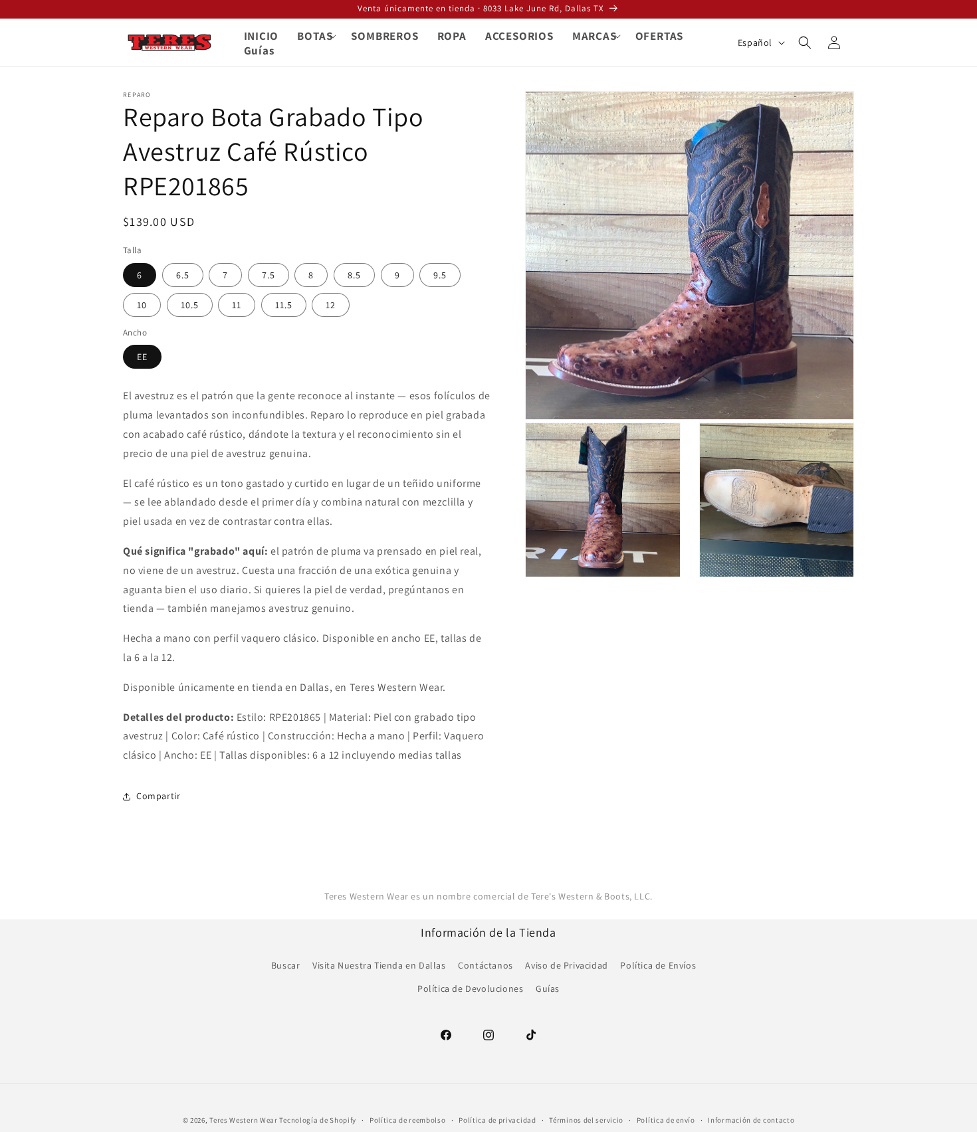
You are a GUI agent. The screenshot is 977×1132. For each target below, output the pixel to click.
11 (236, 305)
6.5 (182, 275)
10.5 (190, 305)
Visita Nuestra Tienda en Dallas (379, 965)
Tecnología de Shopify (317, 1120)
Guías (548, 988)
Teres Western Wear (243, 1120)
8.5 (354, 275)
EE (142, 357)
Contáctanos (485, 965)
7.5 (268, 275)
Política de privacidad (497, 1119)
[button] (315, 36)
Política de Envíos (658, 965)
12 (331, 305)
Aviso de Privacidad (566, 965)
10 (142, 305)
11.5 (283, 305)
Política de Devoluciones (470, 988)
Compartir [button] (158, 796)
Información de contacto (751, 1119)
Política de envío (666, 1119)
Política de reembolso (408, 1119)
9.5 (440, 275)
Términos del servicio (586, 1119)
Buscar (285, 965)
